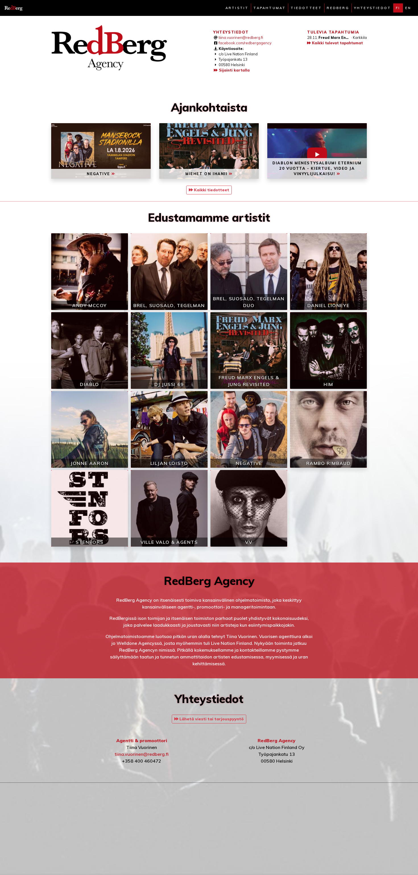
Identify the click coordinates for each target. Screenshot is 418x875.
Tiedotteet (306, 8)
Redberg (338, 8)
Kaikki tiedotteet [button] (211, 189)
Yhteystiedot (372, 8)
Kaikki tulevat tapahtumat (337, 43)
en (408, 8)
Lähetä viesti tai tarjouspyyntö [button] (211, 718)
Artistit (237, 8)
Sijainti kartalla (234, 70)
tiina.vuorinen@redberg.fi (241, 37)
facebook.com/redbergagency (245, 43)
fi (398, 8)
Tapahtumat (269, 8)
